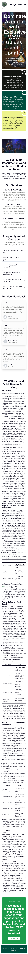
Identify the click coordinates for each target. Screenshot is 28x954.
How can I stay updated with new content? (12, 287)
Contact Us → (14, 938)
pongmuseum (17, 4)
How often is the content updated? (11, 259)
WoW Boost (5, 586)
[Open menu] (3, 8)
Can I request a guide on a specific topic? (11, 273)
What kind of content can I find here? (13, 251)
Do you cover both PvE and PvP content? (12, 280)
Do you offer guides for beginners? (10, 266)
